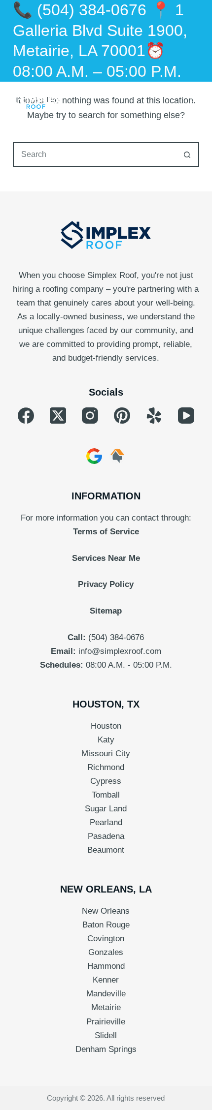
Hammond (106, 966)
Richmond (105, 767)
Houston (106, 726)
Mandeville (106, 993)
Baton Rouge (106, 924)
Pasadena (106, 836)
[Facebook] (26, 415)
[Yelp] (154, 415)
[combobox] (95, 154)
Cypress (105, 781)
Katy (106, 739)
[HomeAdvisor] (117, 456)
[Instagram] (90, 415)
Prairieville (105, 1021)
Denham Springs (106, 1049)
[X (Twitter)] (58, 415)
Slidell (106, 1035)
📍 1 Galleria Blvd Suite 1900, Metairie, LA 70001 (100, 30)
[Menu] (194, 101)
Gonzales (105, 952)
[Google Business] (94, 456)
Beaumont (105, 850)
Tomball (106, 795)
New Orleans (106, 911)
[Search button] (187, 154)
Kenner (106, 980)
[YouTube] (186, 415)
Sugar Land (106, 808)
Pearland (106, 822)
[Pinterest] (122, 415)
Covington (105, 938)
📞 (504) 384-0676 (79, 10)
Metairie (106, 1007)
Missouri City (105, 753)
